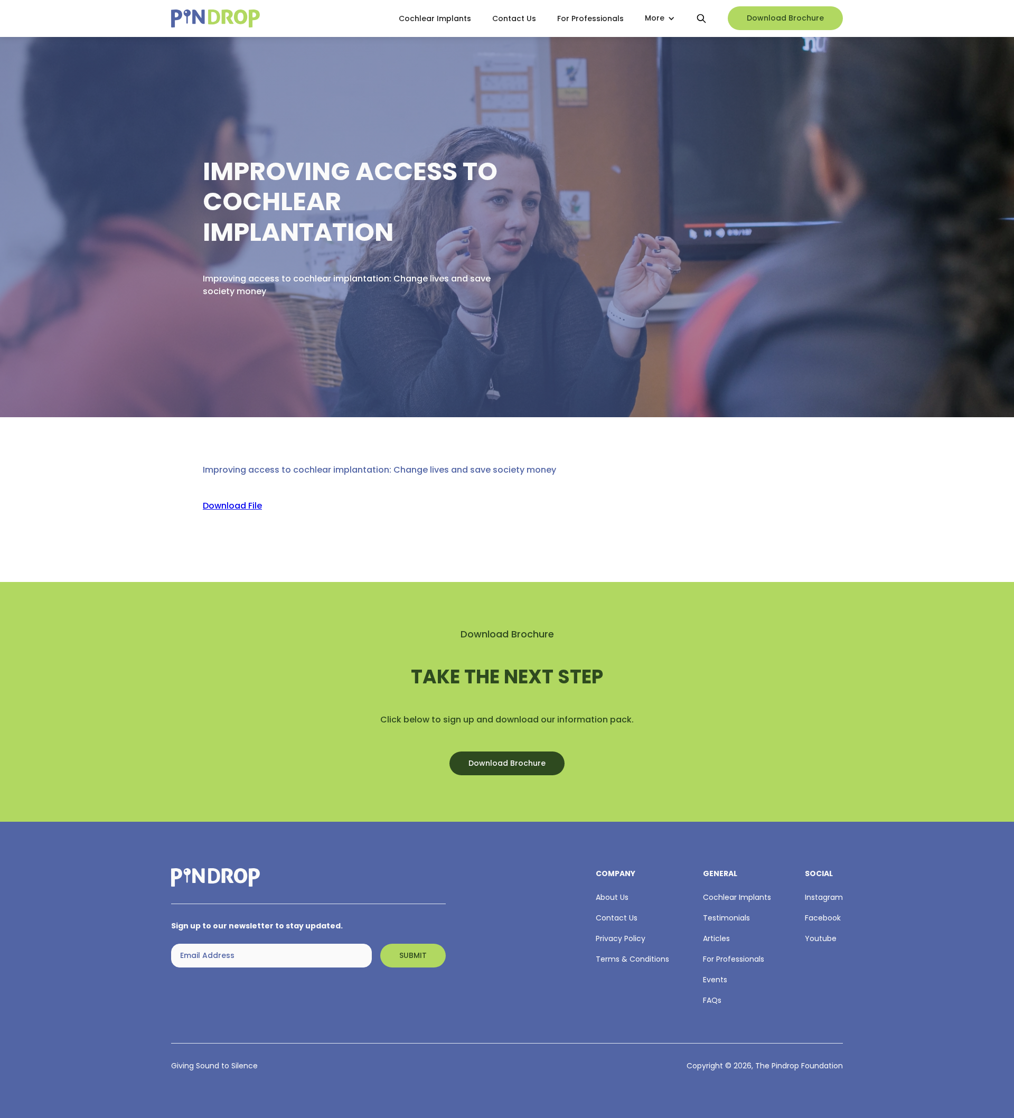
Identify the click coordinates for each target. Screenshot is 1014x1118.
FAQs (712, 1000)
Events (715, 979)
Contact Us (514, 18)
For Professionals (590, 18)
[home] (275, 19)
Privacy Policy (620, 938)
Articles (716, 938)
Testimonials (726, 918)
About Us (612, 897)
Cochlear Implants (435, 18)
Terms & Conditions (632, 959)
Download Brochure (785, 18)
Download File (232, 506)
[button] (660, 19)
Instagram (824, 897)
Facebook (823, 918)
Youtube (821, 938)
